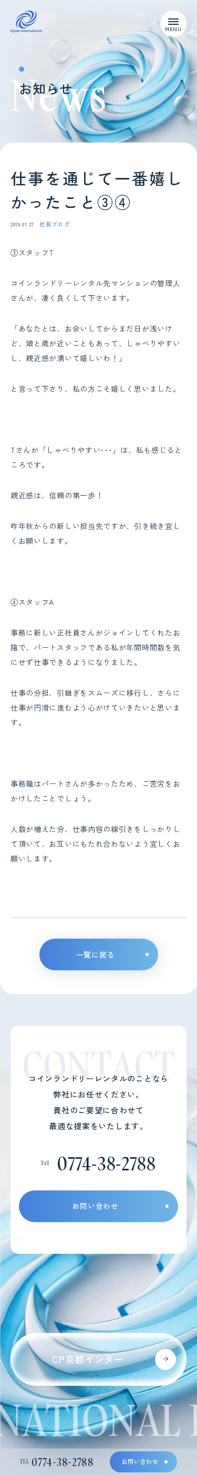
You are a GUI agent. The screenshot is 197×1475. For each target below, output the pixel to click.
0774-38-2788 (106, 1163)
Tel (57, 1461)
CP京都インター (88, 1359)
